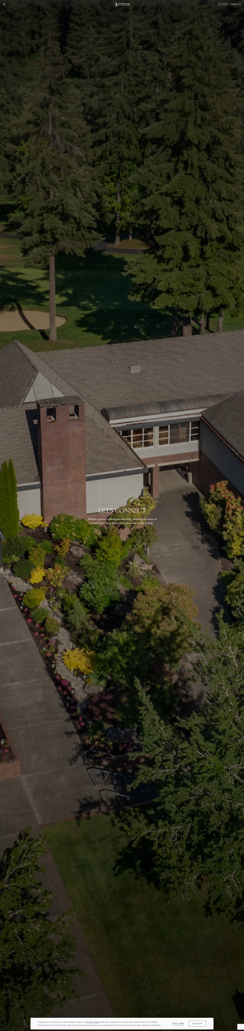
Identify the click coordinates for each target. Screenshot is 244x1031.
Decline (178, 1023)
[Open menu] (4, 4)
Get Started (223, 4)
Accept (197, 1023)
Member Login (236, 4)
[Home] (122, 4)
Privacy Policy (93, 1022)
